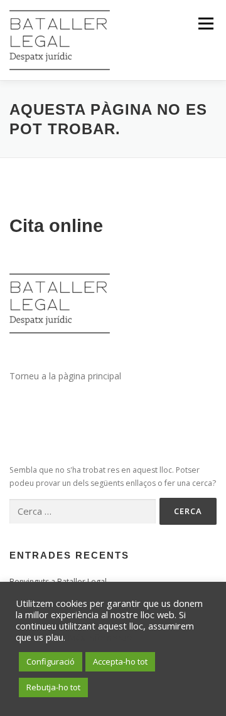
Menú (205, 23)
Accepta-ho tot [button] (120, 661)
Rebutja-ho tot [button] (53, 687)
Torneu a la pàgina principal (65, 376)
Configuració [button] (50, 661)
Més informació (100, 637)
